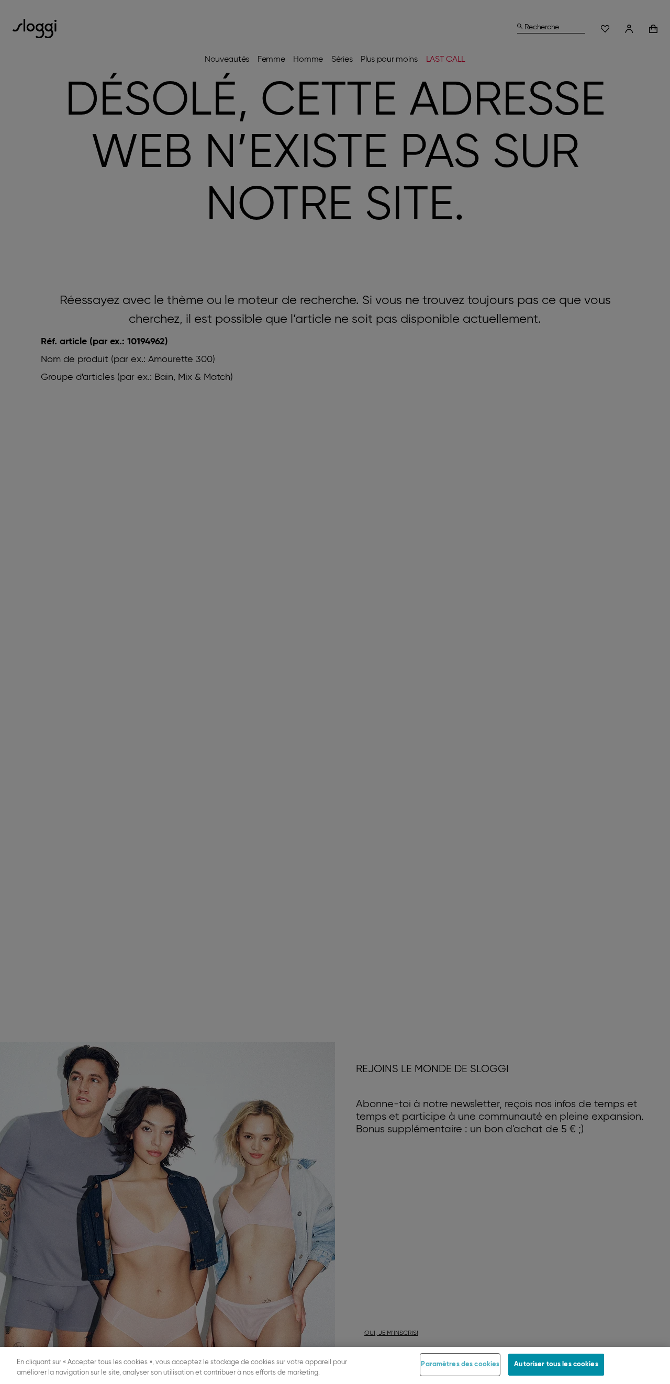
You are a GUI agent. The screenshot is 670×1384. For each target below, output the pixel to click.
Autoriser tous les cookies (556, 1364)
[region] (335, 1365)
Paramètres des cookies (460, 1364)
